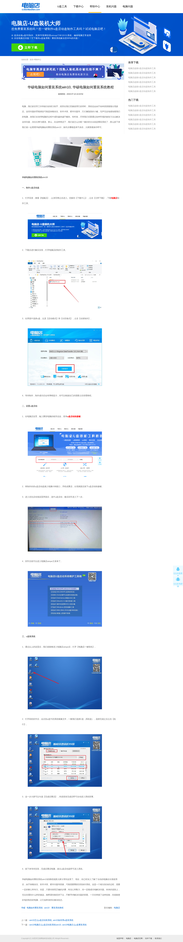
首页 (31, 60)
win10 (46, 908)
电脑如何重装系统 (35, 908)
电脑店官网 (138, 938)
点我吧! (35, 74)
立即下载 (31, 47)
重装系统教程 (57, 908)
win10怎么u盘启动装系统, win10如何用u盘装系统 (51, 920)
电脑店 (117, 908)
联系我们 (158, 938)
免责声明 (120, 938)
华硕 (23, 908)
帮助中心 (95, 6)
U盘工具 (62, 6)
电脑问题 (128, 6)
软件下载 (148, 938)
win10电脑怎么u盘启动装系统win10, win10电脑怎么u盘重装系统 (58, 925)
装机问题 (111, 6)
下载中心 (78, 6)
